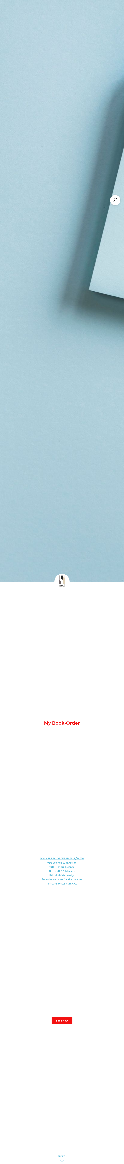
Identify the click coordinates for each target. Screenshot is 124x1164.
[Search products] (115, 200)
